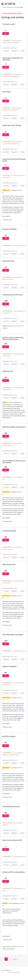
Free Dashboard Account (11, 806)
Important (15, 51)
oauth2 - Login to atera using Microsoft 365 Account (12, 338)
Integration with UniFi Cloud (12, 295)
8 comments (6, 651)
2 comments (6, 752)
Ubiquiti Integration (9, 666)
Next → (15, 959)
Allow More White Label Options (13, 427)
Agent (24, 245)
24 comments (7, 311)
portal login (6, 91)
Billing (24, 856)
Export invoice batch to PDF (12, 840)
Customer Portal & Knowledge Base (10, 42)
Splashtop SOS (7, 371)
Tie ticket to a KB (8, 24)
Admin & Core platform (7, 279)
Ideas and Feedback (16, 40)
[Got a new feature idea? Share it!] (8, 4)
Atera (9, 972)
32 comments (7, 823)
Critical (23, 51)
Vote (5, 33)
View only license (8, 261)
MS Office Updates (9, 736)
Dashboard (5, 824)
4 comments (6, 443)
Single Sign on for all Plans (11, 125)
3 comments (6, 141)
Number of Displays (9, 229)
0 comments (6, 74)
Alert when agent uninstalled (12, 634)
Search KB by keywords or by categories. (12, 59)
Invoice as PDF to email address (13, 872)
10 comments (7, 477)
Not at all (7, 51)
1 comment (6, 40)
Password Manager (9, 531)
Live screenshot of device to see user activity (13, 461)
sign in (19, 7)
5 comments (6, 547)
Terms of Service (16, 972)
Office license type (8, 564)
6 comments (6, 888)
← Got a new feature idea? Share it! (12, 13)
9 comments (6, 387)
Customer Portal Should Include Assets (13, 160)
